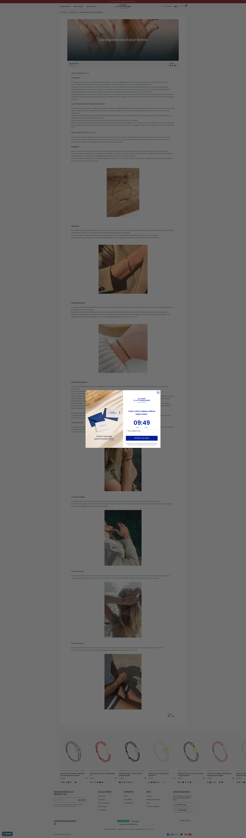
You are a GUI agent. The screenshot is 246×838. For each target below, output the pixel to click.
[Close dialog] (158, 392)
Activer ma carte (142, 438)
